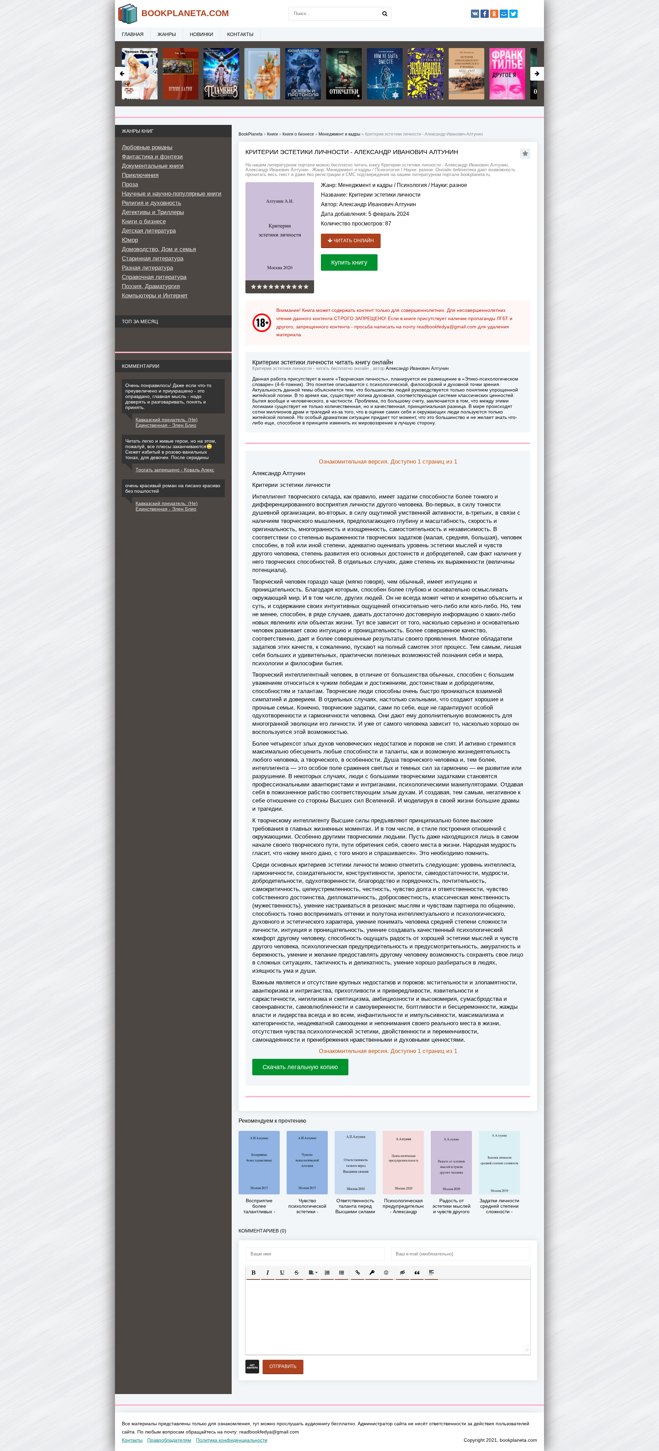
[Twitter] (513, 14)
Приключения (140, 175)
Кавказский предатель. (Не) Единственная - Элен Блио (167, 422)
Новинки (201, 34)
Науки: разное (449, 185)
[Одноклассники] (494, 14)
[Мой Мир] (504, 14)
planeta (185, 13)
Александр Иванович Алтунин (377, 204)
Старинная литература (152, 258)
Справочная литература (154, 277)
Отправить (283, 1366)
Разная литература (147, 268)
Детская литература (149, 230)
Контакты (240, 34)
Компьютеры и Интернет (155, 295)
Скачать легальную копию (300, 1067)
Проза (130, 184)
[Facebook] (485, 14)
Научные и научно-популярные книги (171, 193)
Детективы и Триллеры (153, 212)
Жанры (167, 34)
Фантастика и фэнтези (152, 156)
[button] (253, 1272)
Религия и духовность (151, 203)
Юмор (130, 240)
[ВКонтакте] (475, 14)
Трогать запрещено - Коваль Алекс (175, 469)
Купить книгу (349, 262)
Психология (412, 185)
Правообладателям (169, 1440)
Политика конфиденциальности (231, 1440)
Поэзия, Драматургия (151, 286)
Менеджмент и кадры (365, 185)
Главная (132, 34)
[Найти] (385, 14)
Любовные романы (147, 147)
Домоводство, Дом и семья (159, 249)
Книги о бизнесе (144, 221)
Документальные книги (153, 166)
